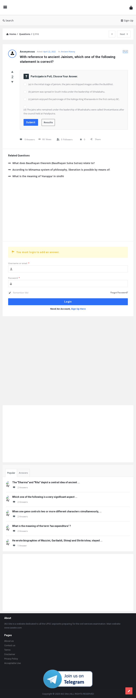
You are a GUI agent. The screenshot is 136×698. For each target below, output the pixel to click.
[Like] (12, 71)
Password (14, 277)
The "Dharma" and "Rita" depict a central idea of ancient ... (46, 482)
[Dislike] (12, 82)
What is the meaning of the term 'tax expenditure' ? (41, 526)
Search (9, 20)
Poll (125, 51)
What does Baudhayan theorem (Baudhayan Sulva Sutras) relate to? (53, 163)
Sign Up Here (78, 309)
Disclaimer (9, 654)
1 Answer (22, 545)
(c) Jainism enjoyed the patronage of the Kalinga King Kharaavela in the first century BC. (74, 99)
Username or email (18, 263)
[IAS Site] (69, 7)
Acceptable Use (12, 663)
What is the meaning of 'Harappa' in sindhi (38, 176)
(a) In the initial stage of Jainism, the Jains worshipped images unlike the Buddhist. (70, 84)
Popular (11, 473)
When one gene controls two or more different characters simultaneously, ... (56, 511)
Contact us (9, 645)
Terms (7, 650)
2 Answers (23, 487)
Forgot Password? (119, 292)
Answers (23, 473)
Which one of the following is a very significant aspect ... (44, 496)
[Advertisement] (68, 211)
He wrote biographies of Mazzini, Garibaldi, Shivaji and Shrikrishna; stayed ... (57, 540)
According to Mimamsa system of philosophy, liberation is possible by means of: (61, 169)
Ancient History (68, 51)
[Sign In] (131, 7)
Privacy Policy (11, 658)
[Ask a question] (128, 690)
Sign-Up (128, 20)
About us (9, 641)
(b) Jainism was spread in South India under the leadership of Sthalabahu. (66, 91)
